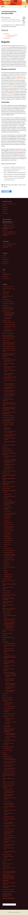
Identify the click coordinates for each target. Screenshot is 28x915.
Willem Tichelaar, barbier (7, 863)
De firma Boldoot (7, 511)
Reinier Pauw (5, 695)
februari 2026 (5, 259)
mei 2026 (4, 257)
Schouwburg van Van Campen (8, 746)
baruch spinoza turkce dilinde (8, 303)
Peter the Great (6, 693)
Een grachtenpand (7, 516)
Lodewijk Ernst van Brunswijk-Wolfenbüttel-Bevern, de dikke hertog (10, 657)
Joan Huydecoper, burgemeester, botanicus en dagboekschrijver (9, 832)
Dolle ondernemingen (7, 449)
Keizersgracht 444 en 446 (9, 530)
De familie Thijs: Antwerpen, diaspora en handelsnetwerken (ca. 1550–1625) (9, 355)
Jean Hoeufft (6, 520)
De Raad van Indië (7, 801)
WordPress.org (6, 278)
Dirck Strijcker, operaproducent (9, 445)
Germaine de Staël (6, 473)
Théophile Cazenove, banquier (8, 782)
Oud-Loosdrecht (10, 94)
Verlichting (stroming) (7, 854)
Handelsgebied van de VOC (9, 816)
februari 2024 (5, 263)
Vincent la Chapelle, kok (7, 859)
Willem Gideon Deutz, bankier (9, 771)
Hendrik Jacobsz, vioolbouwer (8, 486)
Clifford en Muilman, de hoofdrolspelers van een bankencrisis (9, 228)
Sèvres (22, 50)
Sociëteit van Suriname (7, 756)
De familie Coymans (10, 225)
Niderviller (8, 58)
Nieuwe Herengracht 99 (8, 552)
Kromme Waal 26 (7, 544)
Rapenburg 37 (6, 565)
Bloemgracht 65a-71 (8, 494)
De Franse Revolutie (6, 358)
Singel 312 (6, 572)
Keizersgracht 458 (7, 534)
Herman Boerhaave (6, 488)
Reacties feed (5, 276)
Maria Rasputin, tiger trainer (8, 889)
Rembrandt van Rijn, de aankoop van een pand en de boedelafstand (9, 730)
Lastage (5, 546)
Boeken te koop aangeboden (8, 333)
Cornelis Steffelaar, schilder (9, 706)
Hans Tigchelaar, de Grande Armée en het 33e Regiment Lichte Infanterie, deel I (10, 624)
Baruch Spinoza (6, 209)
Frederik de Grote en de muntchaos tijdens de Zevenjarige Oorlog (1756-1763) (10, 461)
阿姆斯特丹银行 (6, 880)
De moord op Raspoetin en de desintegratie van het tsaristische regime (9, 404)
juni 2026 (4, 255)
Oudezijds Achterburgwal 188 (8, 637)
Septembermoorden (8, 397)
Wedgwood (18, 150)
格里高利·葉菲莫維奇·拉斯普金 (9, 898)
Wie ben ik (5, 861)
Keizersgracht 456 (7, 532)
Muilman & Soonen (6, 611)
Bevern (13, 25)
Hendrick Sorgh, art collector (9, 713)
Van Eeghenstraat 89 (8, 574)
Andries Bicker (5, 294)
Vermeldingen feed (6, 274)
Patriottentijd (5, 641)
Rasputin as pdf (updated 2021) (9, 891)
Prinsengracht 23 (7, 563)
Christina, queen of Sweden (9, 322)
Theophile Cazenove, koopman (9, 784)
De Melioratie (5, 207)
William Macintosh (6, 865)
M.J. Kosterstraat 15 (8, 548)
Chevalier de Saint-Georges (8, 338)
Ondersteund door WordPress (14, 912)
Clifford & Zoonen (6, 340)
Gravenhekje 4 (7, 518)
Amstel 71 (6, 492)
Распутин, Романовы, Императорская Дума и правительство (7, 895)
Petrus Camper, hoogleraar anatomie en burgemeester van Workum (9, 662)
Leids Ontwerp (7, 654)
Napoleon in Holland (6, 613)
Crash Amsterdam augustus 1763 (9, 346)
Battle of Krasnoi (6, 305)
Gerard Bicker (5, 213)
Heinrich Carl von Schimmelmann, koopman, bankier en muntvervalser (9, 483)
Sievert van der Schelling (7, 750)
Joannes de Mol (20, 89)
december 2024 (6, 261)
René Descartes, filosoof (7, 697)
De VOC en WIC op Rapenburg (8, 417)
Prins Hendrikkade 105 (8, 557)
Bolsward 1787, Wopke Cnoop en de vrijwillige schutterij (9, 680)
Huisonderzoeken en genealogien (9, 243)
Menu (2, 6)
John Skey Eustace (6, 590)
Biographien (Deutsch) (7, 311)
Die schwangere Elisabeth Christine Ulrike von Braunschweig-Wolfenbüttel (9, 314)
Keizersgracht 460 (6, 592)
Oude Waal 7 (5, 635)
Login (4, 272)
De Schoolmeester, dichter (8, 415)
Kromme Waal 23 (7, 542)
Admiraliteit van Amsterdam (19, 78)
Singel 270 (6, 570)
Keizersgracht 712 (7, 536)
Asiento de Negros (6, 299)
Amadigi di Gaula (6, 292)
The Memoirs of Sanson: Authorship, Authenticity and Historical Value (9, 775)
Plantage (18, 125)
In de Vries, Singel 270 (7, 578)
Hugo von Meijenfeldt (7, 231)
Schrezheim (10, 86)
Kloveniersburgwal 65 (8, 538)
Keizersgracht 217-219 (8, 524)
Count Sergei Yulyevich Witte (9, 324)
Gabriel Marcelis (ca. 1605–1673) (9, 471)
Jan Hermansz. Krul (7, 748)
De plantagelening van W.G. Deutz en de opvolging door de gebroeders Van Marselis (9, 409)
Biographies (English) (7, 320)
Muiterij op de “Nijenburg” (9, 835)
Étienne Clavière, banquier (8, 451)
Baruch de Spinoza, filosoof (8, 301)
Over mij (14, 231)
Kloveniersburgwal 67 (8, 540)
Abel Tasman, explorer (8, 789)
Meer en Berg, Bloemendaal (9, 550)
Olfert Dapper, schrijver (7, 633)
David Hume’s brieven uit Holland (9, 348)
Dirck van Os (5, 447)
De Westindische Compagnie (8, 423)
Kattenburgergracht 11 (8, 522)
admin (4, 225)
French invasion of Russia (8, 286)
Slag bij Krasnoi (6, 754)
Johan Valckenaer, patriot (9, 648)
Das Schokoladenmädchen (9, 708)
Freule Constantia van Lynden (9, 643)
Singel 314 (5, 752)
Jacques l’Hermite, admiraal (9, 829)
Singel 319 (5, 211)
